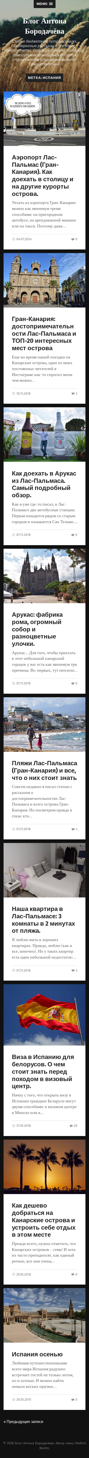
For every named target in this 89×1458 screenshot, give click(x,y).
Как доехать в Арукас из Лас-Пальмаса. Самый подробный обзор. (44, 484)
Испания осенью (37, 1354)
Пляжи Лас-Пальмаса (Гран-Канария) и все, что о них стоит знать (44, 770)
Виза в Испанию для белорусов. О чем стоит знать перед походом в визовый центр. (43, 1071)
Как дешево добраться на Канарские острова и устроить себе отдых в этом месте (43, 1220)
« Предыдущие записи (23, 1421)
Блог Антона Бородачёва (44, 25)
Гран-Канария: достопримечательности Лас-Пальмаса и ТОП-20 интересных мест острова (44, 333)
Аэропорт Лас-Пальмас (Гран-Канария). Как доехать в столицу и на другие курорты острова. (42, 176)
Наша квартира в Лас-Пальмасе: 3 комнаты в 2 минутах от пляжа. (43, 919)
